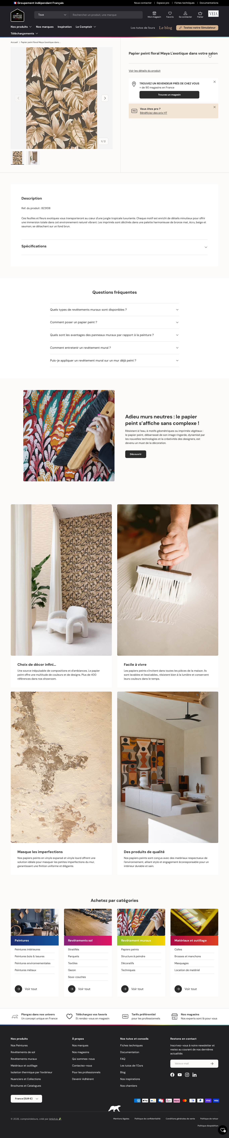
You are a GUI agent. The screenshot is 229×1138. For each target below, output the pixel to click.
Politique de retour (209, 1118)
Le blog (165, 27)
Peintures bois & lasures (29, 956)
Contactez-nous (82, 1065)
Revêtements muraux (24, 1059)
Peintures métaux (25, 970)
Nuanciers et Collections (26, 1079)
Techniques (128, 970)
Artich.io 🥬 (55, 1118)
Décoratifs (127, 963)
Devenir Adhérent (83, 1079)
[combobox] (88, 15)
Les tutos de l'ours (143, 28)
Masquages (182, 963)
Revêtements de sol (23, 1052)
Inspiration (65, 27)
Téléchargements (22, 33)
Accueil (14, 42)
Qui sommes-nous (83, 1059)
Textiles (72, 963)
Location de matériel (187, 970)
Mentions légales (121, 1118)
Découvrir (135, 454)
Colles (178, 949)
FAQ (122, 1059)
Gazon (72, 970)
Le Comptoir (84, 27)
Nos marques (45, 27)
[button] (200, 16)
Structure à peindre (133, 956)
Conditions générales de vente (180, 1118)
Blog (123, 1072)
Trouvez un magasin (169, 94)
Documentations (209, 2)
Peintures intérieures (27, 949)
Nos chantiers (128, 1085)
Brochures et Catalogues (26, 1085)
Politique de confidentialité (147, 1118)
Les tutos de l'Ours (131, 1065)
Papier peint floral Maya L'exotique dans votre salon (41, 42)
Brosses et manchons (188, 956)
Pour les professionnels (86, 1072)
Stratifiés (73, 949)
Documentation (129, 1052)
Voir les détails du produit (144, 70)
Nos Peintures (19, 1045)
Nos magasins (80, 1052)
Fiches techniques (185, 2)
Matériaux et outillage (24, 1065)
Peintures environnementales (32, 963)
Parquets (73, 956)
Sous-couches (77, 977)
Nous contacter (143, 2)
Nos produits (19, 27)
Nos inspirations (130, 1079)
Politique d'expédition (208, 1125)
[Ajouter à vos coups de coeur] (210, 56)
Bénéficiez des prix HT (153, 113)
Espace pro (163, 2)
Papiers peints (130, 949)
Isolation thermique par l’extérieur (31, 1072)
